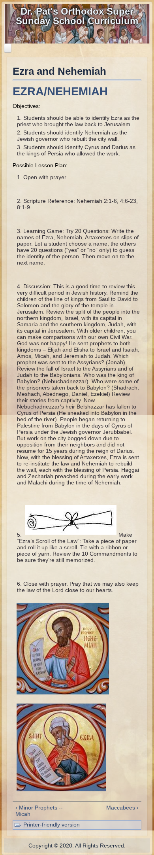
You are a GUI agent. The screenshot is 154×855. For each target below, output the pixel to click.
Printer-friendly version (51, 824)
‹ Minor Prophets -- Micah (39, 810)
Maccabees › (122, 807)
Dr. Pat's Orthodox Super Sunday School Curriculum (77, 16)
